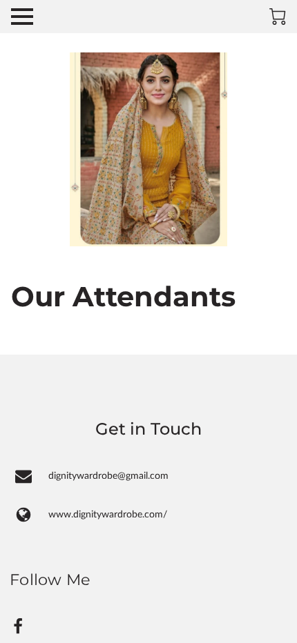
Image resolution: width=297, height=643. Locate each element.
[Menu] (22, 16)
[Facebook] (18, 626)
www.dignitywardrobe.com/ (107, 515)
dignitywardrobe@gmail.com (108, 476)
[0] (277, 16)
